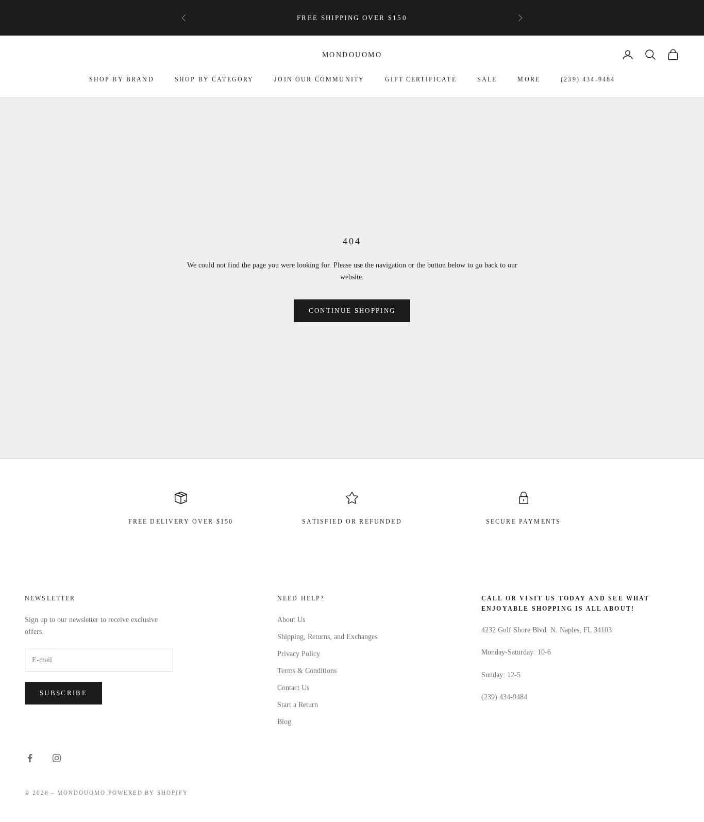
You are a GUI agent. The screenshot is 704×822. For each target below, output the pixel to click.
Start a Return (297, 705)
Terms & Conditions (307, 671)
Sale (487, 79)
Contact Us (293, 688)
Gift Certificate (421, 79)
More (528, 79)
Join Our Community (319, 79)
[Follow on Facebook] (30, 758)
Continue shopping (352, 310)
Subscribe (63, 693)
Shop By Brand (121, 79)
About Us (291, 620)
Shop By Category (214, 79)
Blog (284, 722)
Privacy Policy (298, 654)
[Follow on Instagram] (57, 758)
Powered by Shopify (148, 793)
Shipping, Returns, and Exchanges (327, 637)
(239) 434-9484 (588, 79)
